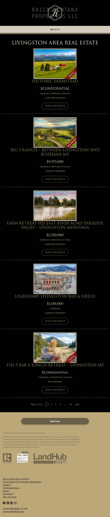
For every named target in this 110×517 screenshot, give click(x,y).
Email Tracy (55, 421)
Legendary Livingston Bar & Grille (55, 296)
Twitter (8, 503)
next (77, 404)
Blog (6, 491)
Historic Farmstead (55, 81)
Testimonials (11, 488)
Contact (8, 494)
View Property (55, 106)
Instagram (15, 503)
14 (71, 404)
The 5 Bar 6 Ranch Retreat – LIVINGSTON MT (55, 365)
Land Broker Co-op (15, 508)
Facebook (4, 503)
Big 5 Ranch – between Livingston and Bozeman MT (55, 152)
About (7, 485)
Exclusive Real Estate (16, 479)
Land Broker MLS (13, 511)
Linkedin (11, 503)
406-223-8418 (9, 497)
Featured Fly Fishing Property (22, 482)
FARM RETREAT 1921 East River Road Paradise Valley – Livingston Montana (55, 225)
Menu (56, 29)
